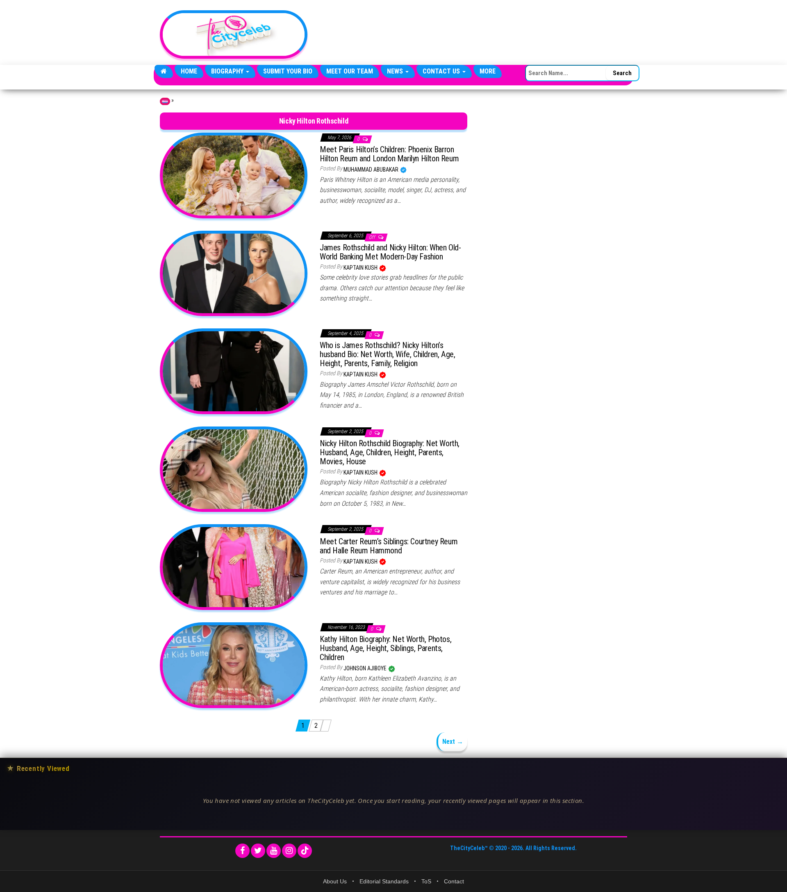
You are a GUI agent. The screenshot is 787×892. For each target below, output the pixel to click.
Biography (228, 71)
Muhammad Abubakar (371, 169)
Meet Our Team (349, 71)
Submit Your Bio (287, 71)
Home (189, 71)
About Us (335, 881)
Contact (454, 881)
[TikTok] (305, 851)
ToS (426, 881)
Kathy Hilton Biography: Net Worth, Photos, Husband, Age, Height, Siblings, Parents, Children (385, 648)
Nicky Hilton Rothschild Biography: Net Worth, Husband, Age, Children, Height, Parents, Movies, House (389, 452)
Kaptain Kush (361, 267)
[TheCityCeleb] (164, 71)
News (396, 71)
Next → (452, 741)
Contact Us (442, 71)
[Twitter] (258, 851)
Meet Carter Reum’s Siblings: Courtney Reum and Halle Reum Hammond (388, 546)
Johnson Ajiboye (365, 668)
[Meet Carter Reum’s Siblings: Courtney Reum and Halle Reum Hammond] (233, 567)
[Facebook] (242, 851)
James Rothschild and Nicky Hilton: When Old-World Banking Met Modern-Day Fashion (390, 252)
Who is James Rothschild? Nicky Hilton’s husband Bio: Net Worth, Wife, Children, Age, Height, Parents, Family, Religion (387, 354)
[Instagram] (289, 851)
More (488, 71)
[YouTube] (273, 851)
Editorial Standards (384, 881)
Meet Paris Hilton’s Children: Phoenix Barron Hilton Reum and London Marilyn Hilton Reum (389, 153)
